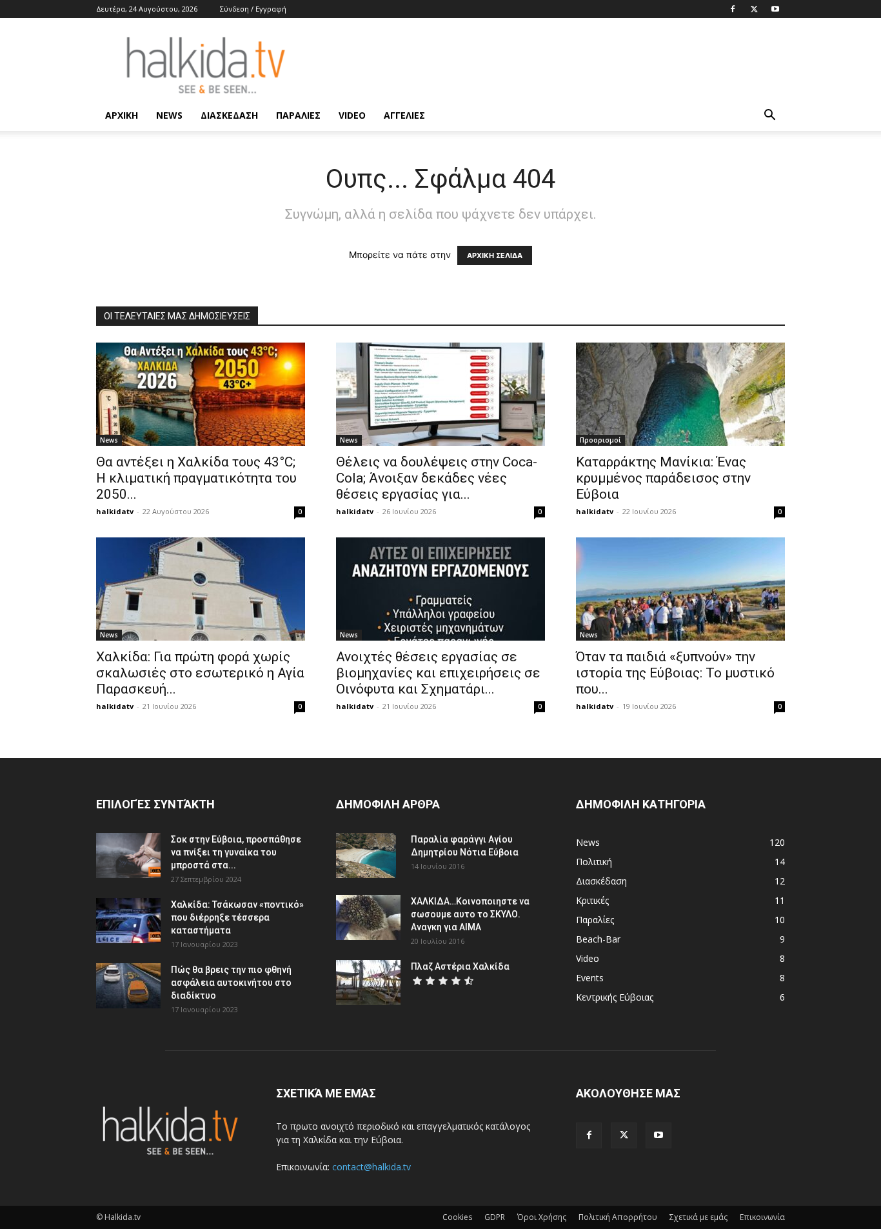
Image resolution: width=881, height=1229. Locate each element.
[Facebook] (732, 9)
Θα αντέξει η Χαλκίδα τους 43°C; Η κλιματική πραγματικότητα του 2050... (196, 478)
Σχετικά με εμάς (698, 1217)
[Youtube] (775, 9)
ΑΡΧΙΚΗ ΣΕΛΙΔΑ (494, 255)
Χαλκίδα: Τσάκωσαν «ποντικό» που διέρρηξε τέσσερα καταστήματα (237, 917)
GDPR (494, 1217)
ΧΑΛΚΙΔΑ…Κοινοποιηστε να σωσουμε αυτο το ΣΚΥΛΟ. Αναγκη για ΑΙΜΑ (470, 914)
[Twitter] (754, 9)
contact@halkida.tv (371, 1167)
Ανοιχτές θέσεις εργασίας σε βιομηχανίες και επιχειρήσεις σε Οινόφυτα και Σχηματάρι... (438, 673)
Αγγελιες (404, 115)
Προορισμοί (600, 440)
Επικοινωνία (762, 1217)
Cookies (457, 1217)
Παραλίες (298, 115)
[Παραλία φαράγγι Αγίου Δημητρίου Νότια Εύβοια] (366, 855)
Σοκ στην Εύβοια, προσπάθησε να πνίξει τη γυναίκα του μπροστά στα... (236, 852)
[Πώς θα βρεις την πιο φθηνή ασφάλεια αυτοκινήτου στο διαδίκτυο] (128, 985)
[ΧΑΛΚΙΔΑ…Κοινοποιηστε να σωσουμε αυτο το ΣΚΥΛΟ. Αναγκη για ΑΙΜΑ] (368, 917)
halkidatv (115, 511)
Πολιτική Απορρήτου (618, 1217)
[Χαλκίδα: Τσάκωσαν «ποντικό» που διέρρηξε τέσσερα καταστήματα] (128, 920)
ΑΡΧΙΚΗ (121, 115)
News (169, 115)
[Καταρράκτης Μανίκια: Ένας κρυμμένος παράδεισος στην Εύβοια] (680, 394)
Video (352, 115)
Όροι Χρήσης (541, 1217)
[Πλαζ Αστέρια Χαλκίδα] (368, 982)
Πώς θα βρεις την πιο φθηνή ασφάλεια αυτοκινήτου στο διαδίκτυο (231, 982)
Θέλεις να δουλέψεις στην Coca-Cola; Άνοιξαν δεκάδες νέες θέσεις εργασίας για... (436, 478)
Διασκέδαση (229, 115)
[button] (769, 116)
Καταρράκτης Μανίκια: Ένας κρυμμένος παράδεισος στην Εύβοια (663, 478)
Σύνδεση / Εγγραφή (253, 9)
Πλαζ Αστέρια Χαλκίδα (460, 966)
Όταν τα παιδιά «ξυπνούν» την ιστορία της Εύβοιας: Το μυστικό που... (675, 673)
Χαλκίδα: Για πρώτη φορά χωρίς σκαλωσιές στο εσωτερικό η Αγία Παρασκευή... (200, 673)
